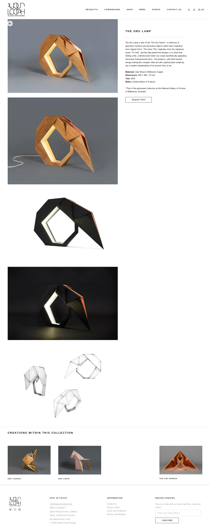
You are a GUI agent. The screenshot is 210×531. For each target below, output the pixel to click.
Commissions (112, 9)
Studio (156, 9)
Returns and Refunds (116, 514)
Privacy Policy (113, 507)
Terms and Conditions (116, 511)
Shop (130, 9)
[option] (29, 463)
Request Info (138, 100)
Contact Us (174, 9)
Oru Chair (64, 479)
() (202, 9)
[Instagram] (15, 509)
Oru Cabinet (15, 479)
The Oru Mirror (168, 478)
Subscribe (167, 520)
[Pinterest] (19, 509)
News (142, 9)
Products (92, 9)
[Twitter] (10, 509)
